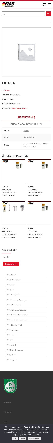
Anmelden (6, 257)
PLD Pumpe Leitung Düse (18, 315)
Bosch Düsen (16, 108)
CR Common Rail (15, 325)
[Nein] (49, 433)
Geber (11, 290)
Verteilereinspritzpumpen (18, 310)
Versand (7, 90)
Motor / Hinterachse (16, 350)
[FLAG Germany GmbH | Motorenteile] (8, 4)
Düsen (24, 108)
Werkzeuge (13, 355)
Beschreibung (26, 117)
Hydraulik (12, 345)
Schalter (12, 285)
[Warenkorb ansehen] (43, 4)
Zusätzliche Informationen (26, 124)
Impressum (7, 402)
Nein (23, 438)
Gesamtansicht (11, 264)
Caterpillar (13, 360)
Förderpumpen (14, 305)
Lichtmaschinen (14, 280)
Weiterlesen (34, 438)
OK (15, 438)
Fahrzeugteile (14, 295)
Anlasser (12, 275)
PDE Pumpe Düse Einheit (18, 320)
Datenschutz (8, 412)
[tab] (26, 116)
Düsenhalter (13, 330)
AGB (5, 422)
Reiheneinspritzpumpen (17, 300)
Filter (11, 340)
